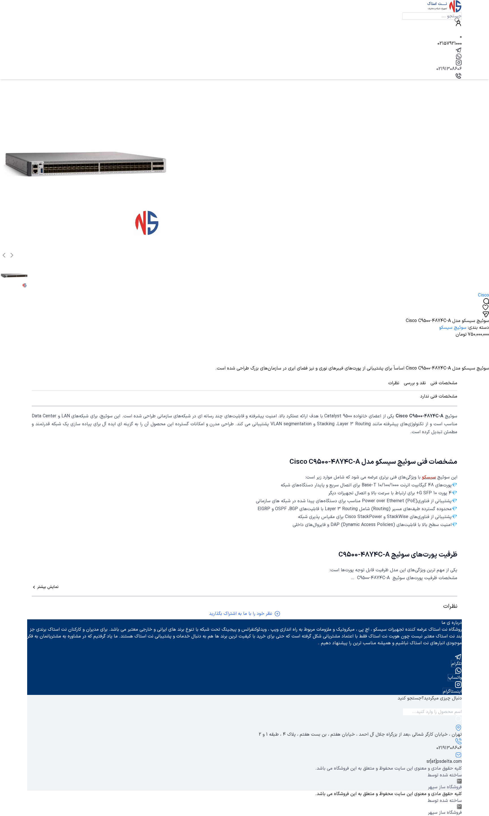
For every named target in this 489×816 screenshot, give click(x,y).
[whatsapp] (244, 56)
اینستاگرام (452, 691)
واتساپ (455, 677)
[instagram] (244, 62)
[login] (244, 23)
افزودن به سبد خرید (461, 354)
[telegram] (244, 50)
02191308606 (449, 69)
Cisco (483, 295)
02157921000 (449, 43)
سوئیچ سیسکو (452, 327)
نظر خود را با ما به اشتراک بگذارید (240, 613)
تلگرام (456, 663)
